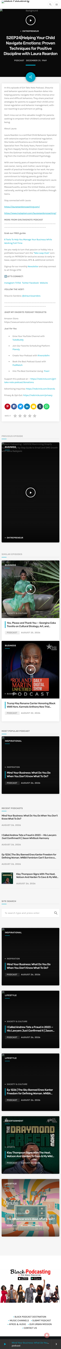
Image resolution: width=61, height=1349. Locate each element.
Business (10, 447)
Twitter (25, 282)
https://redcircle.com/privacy (37, 395)
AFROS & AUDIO (17, 1324)
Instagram (9, 282)
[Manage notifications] (46, 1335)
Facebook (34, 282)
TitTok (18, 282)
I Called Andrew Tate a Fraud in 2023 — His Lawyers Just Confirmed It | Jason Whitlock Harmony (29, 837)
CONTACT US (30, 1327)
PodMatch (18, 365)
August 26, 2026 (30, 783)
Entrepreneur (30, 31)
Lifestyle (11, 995)
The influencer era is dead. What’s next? (30, 1219)
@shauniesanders (31, 295)
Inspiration (13, 767)
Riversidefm (44, 355)
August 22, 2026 (30, 713)
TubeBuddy (18, 339)
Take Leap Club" (41, 253)
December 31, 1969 (36, 60)
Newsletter (33, 266)
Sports (11, 1147)
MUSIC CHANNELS (19, 1320)
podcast (19, 60)
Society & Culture (17, 613)
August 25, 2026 (30, 633)
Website (44, 282)
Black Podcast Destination (30, 1316)
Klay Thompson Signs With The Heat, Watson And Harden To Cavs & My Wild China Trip (36, 876)
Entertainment (14, 1121)
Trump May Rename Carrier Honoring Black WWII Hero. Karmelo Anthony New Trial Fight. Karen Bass (31, 706)
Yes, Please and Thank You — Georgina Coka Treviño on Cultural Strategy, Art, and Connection (31, 626)
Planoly (16, 349)
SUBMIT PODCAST (41, 1320)
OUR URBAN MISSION (40, 1324)
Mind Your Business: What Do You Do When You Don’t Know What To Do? (30, 817)
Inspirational (13, 741)
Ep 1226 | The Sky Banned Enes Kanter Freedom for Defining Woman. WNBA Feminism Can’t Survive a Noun (29, 856)
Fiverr (46, 371)
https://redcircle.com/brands (40, 388)
